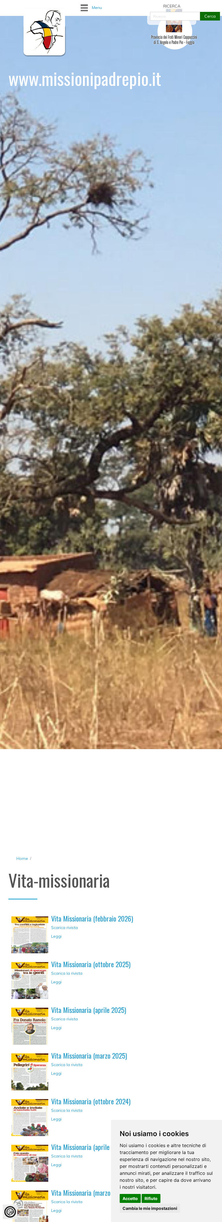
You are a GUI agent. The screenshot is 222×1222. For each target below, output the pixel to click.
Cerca (210, 16)
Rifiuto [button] (151, 1198)
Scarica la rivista (66, 973)
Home (22, 858)
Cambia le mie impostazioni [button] (150, 1208)
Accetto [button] (130, 1198)
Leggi (56, 936)
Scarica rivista (64, 927)
